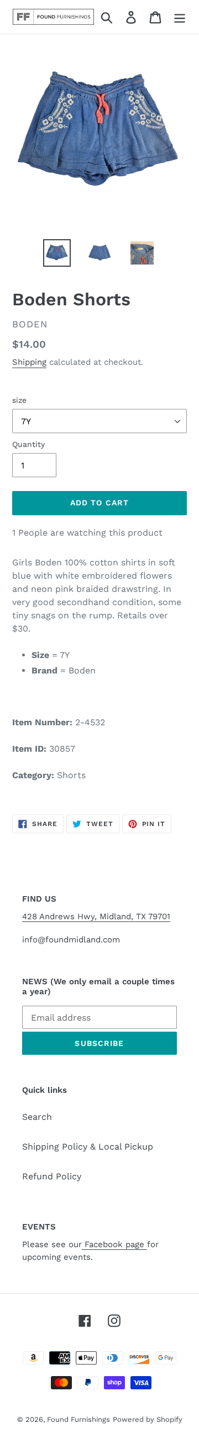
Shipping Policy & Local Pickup (87, 1146)
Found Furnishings (78, 1419)
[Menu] (179, 16)
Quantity (28, 444)
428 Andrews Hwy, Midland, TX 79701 (96, 916)
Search (37, 1117)
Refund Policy (51, 1176)
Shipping (29, 362)
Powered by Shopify (147, 1419)
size (19, 400)
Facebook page (114, 1244)
